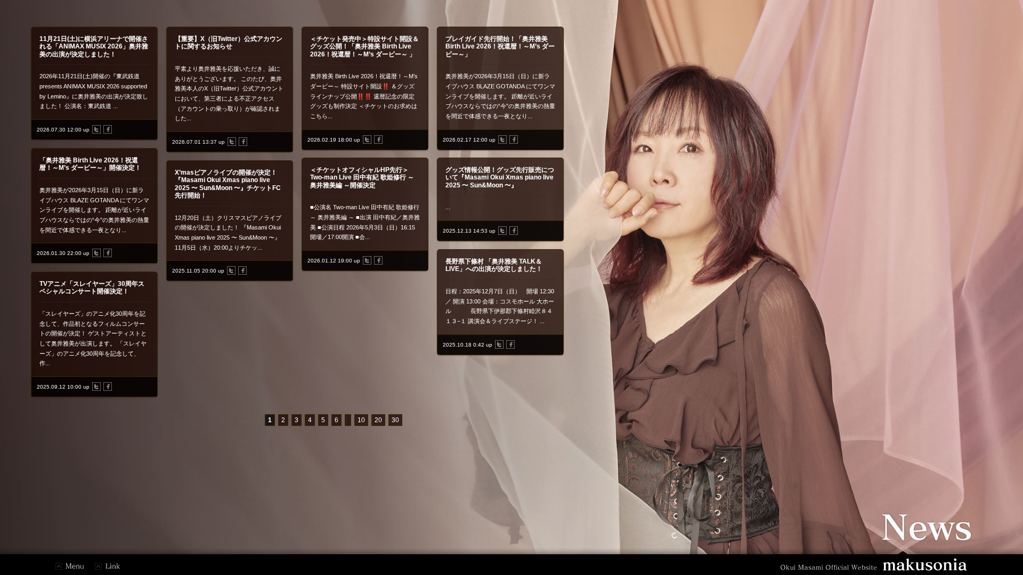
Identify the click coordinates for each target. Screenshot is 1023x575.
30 (395, 420)
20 (378, 420)
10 (361, 420)
